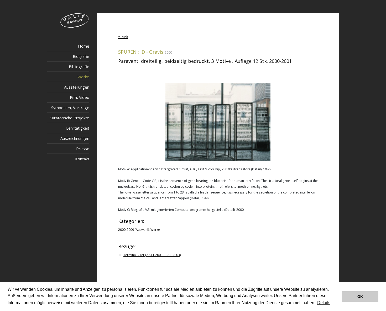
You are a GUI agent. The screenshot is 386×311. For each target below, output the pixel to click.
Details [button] (323, 302)
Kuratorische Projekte (69, 117)
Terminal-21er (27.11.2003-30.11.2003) (152, 255)
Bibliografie (79, 66)
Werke (83, 76)
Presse (82, 148)
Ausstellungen (76, 87)
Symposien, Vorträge (70, 107)
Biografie (81, 56)
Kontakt (82, 158)
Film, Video (79, 97)
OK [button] (360, 296)
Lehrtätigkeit (77, 128)
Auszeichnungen (74, 138)
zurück (123, 37)
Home (83, 46)
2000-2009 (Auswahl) (133, 229)
